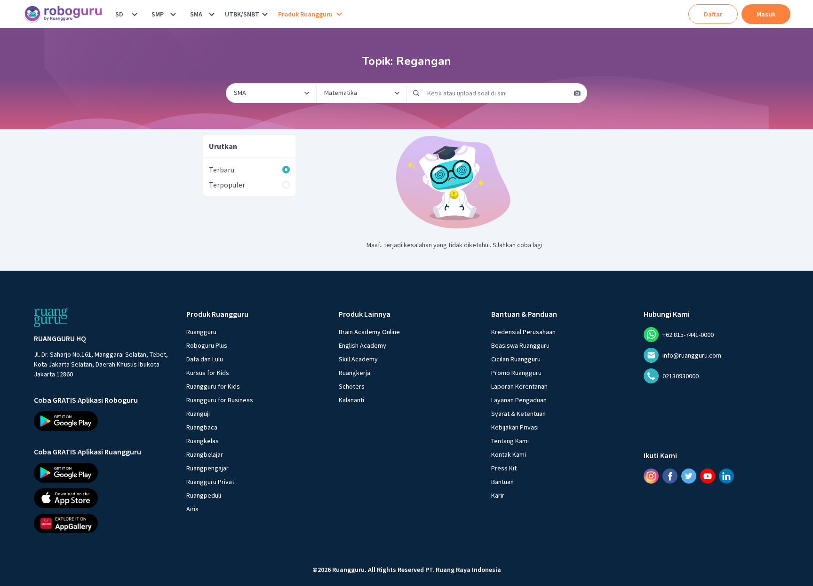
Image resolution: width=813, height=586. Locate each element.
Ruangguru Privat (210, 481)
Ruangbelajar (204, 454)
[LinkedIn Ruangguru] (726, 476)
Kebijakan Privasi (515, 427)
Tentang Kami (510, 441)
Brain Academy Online (369, 332)
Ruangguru (201, 332)
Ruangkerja (354, 372)
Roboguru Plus (206, 345)
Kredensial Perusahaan (523, 332)
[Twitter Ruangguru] (688, 476)
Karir (497, 495)
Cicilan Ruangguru (516, 359)
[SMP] (173, 14)
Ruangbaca (201, 427)
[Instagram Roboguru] (651, 476)
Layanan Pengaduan (519, 400)
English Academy (362, 345)
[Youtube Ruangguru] (707, 476)
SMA (196, 14)
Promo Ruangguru (516, 372)
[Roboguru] (66, 14)
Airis (192, 509)
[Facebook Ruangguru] (670, 476)
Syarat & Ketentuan (518, 413)
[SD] (134, 14)
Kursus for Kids (207, 372)
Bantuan (502, 481)
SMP (157, 14)
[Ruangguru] (51, 317)
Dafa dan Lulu (204, 359)
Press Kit (504, 468)
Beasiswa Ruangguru (520, 345)
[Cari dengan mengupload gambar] (577, 93)
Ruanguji (198, 413)
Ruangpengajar (207, 468)
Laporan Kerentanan (519, 386)
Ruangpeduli (203, 495)
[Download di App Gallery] (101, 523)
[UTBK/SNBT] (265, 14)
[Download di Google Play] (101, 421)
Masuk (766, 14)
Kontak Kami (508, 454)
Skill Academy (358, 359)
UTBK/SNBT (242, 14)
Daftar (713, 14)
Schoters (352, 386)
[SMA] (211, 14)
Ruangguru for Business (219, 400)
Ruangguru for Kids (213, 386)
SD (119, 14)
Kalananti (351, 400)
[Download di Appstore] (101, 498)
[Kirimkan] (416, 93)
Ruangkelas (202, 441)
